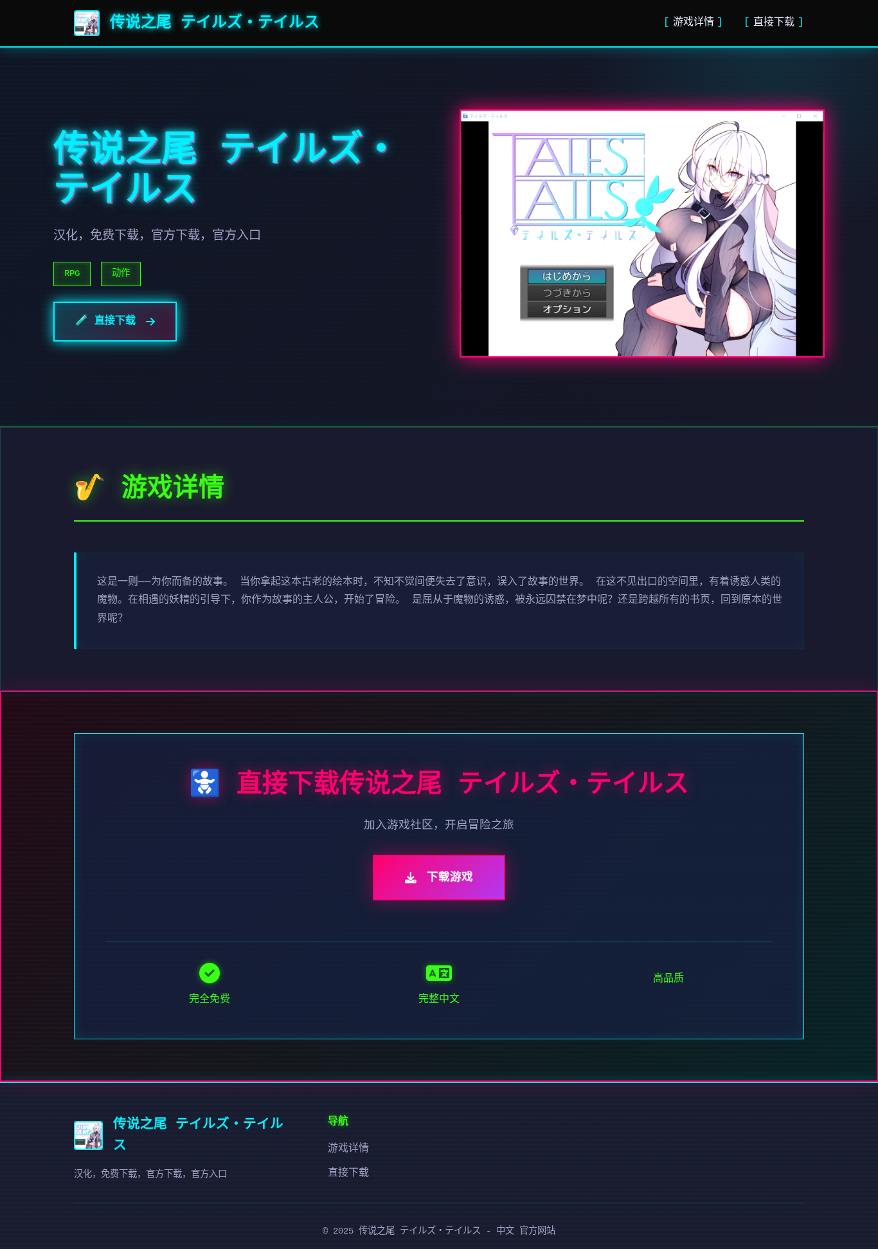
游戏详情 (693, 22)
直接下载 (773, 22)
